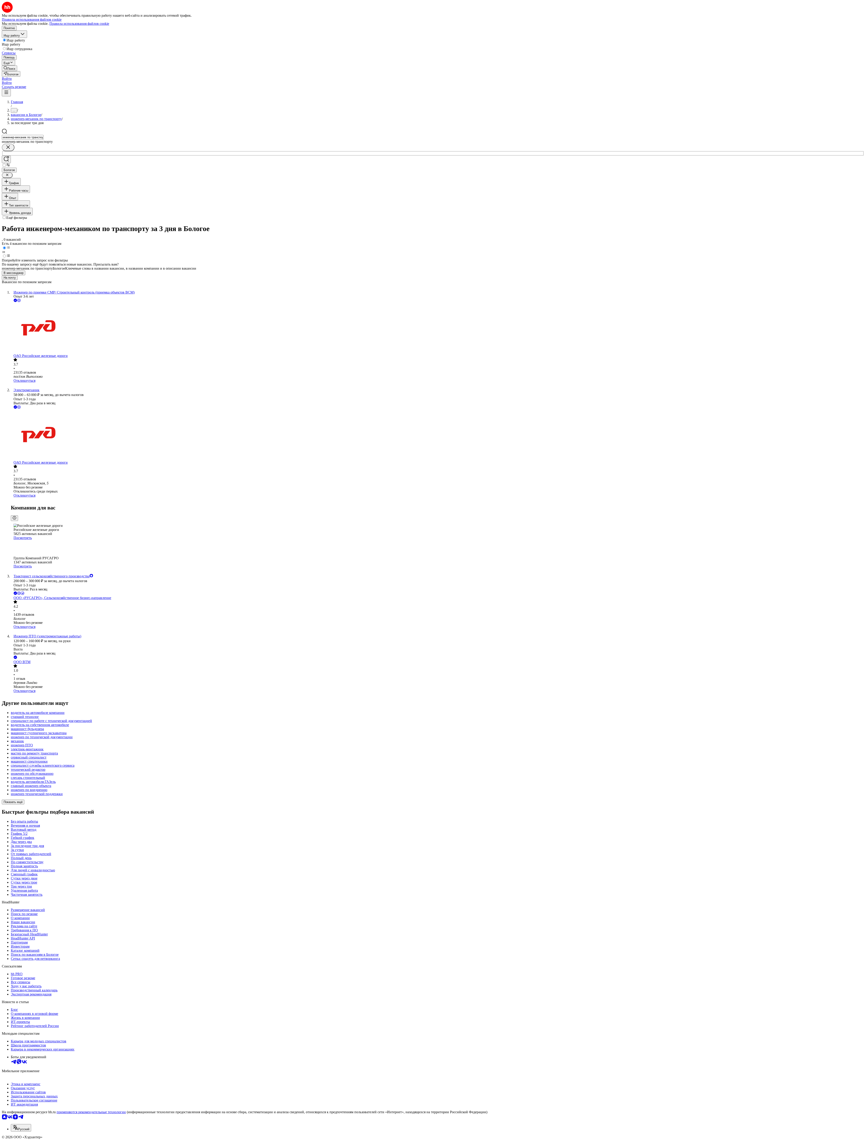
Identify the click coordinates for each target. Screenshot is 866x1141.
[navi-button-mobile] (6, 92)
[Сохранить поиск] (6, 159)
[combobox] (23, 137)
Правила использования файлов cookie (79, 23)
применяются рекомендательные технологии (91, 1112)
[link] (9, 68)
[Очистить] (8, 147)
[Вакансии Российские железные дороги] (437, 328)
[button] (7, 79)
